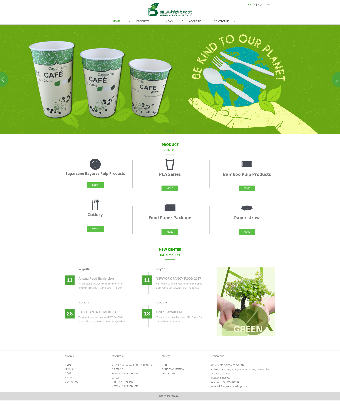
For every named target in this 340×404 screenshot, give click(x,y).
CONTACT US (221, 21)
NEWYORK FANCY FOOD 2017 (178, 278)
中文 (260, 4)
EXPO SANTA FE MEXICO (97, 312)
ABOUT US (195, 21)
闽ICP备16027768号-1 (170, 396)
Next (335, 79)
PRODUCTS (142, 21)
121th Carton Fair (169, 312)
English (251, 4)
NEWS (169, 21)
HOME (116, 21)
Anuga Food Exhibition (96, 278)
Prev (5, 79)
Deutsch (270, 4)
